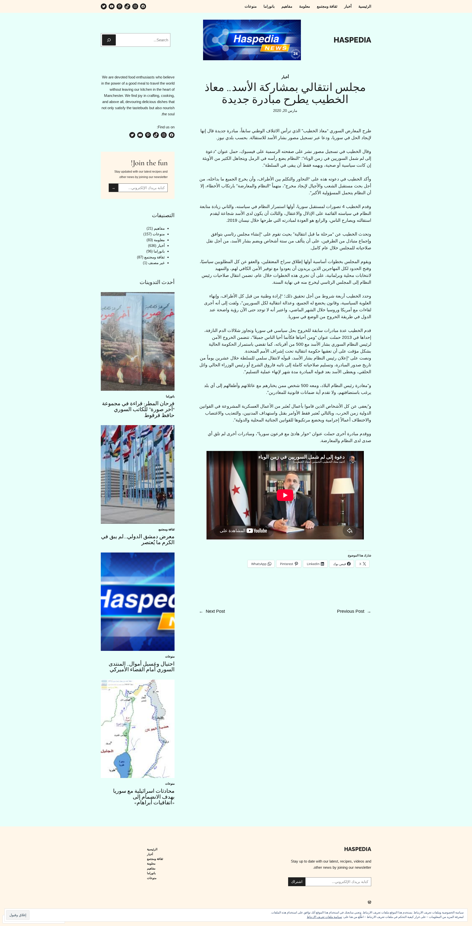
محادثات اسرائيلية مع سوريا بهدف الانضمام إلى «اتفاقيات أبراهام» (144, 797)
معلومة (159, 240)
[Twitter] (104, 6)
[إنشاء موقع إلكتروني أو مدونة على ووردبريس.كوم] (369, 902)
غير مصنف (156, 263)
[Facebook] (143, 6)
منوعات (159, 234)
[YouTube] (112, 6)
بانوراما (159, 251)
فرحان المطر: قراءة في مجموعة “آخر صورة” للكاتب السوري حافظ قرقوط (138, 409)
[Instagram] (135, 6)
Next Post (215, 611)
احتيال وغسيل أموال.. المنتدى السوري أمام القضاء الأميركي (142, 667)
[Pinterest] (119, 6)
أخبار (285, 77)
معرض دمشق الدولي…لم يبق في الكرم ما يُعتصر (138, 540)
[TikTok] (127, 6)
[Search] (109, 39)
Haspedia (352, 39)
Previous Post (350, 611)
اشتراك (296, 882)
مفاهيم (159, 228)
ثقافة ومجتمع (154, 257)
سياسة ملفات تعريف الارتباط (324, 917)
